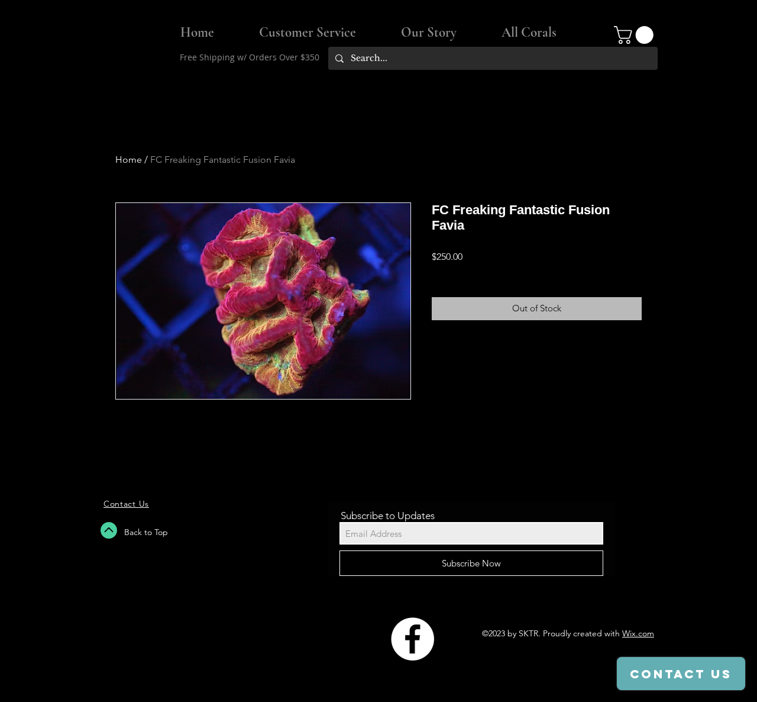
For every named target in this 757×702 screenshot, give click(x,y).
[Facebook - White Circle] (412, 639)
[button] (636, 35)
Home (128, 159)
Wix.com (638, 633)
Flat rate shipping (464, 272)
